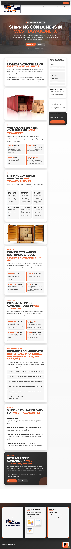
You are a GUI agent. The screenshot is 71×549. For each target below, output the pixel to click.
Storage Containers (10, 3)
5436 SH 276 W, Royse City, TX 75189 (58, 517)
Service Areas (44, 3)
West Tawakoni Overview (57, 67)
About (50, 3)
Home (31, 3)
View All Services (23, 480)
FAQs (53, 83)
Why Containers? (55, 69)
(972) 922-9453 (46, 6)
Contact (60, 3)
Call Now (66, 3)
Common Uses (55, 78)
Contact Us (57, 122)
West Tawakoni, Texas (38, 48)
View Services (41, 44)
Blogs (55, 3)
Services (37, 3)
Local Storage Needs (56, 81)
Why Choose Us (55, 75)
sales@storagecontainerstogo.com (59, 6)
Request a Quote (30, 44)
